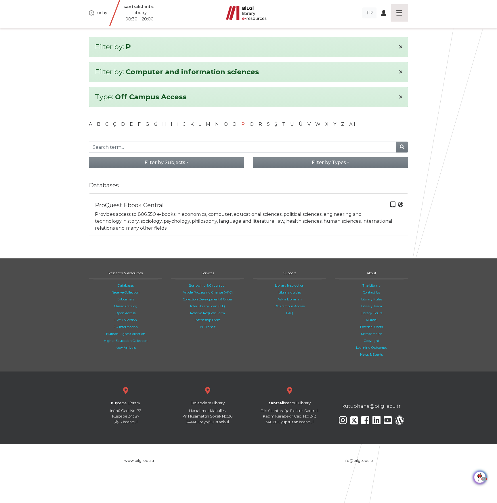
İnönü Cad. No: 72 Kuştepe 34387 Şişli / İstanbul (125, 412)
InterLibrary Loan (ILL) (207, 306)
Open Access (125, 313)
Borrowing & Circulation (208, 285)
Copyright (371, 341)
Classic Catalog (125, 306)
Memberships (371, 334)
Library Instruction (289, 285)
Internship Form (207, 320)
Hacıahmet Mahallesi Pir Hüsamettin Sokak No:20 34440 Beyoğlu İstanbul (207, 412)
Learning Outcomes (371, 348)
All (352, 124)
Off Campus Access (290, 306)
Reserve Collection (125, 292)
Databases (125, 285)
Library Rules (371, 299)
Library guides (289, 292)
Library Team (371, 306)
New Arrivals (126, 348)
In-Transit (207, 327)
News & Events (371, 355)
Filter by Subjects (165, 162)
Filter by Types (329, 162)
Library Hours (371, 313)
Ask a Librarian (290, 299)
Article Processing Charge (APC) (208, 292)
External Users (371, 327)
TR (369, 13)
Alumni (371, 320)
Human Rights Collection (125, 334)
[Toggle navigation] (399, 13)
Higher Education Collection (126, 341)
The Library (371, 285)
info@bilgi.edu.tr (358, 460)
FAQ (289, 313)
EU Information (126, 327)
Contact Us (371, 292)
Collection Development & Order (207, 299)
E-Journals (125, 299)
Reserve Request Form (207, 313)
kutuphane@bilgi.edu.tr (371, 406)
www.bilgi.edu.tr (139, 460)
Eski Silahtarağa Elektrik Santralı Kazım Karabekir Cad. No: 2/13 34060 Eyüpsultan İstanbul (289, 412)
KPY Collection (125, 320)
